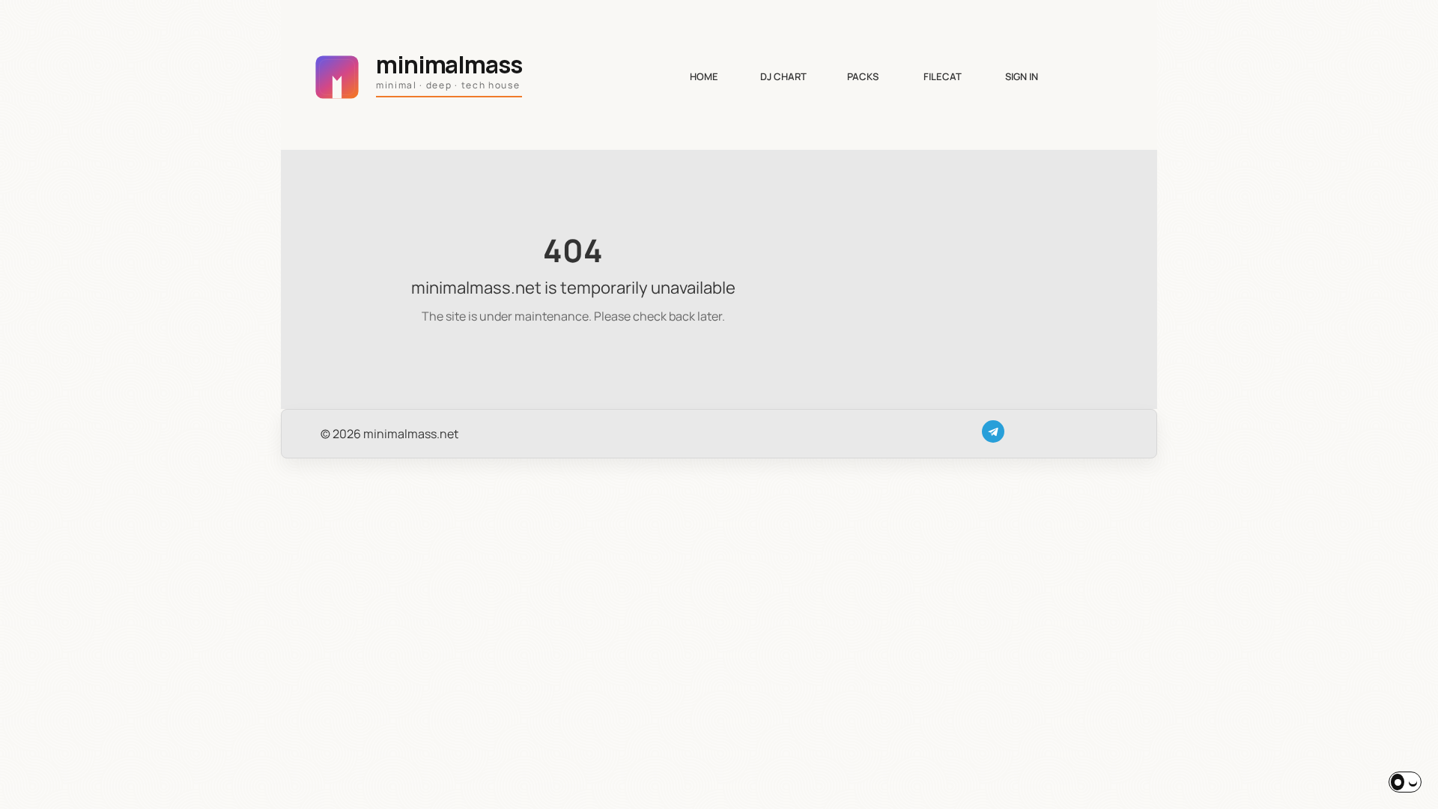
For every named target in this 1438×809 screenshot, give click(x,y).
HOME (704, 76)
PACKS (863, 76)
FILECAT (942, 76)
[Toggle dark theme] (1405, 782)
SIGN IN (1021, 76)
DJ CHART (783, 76)
